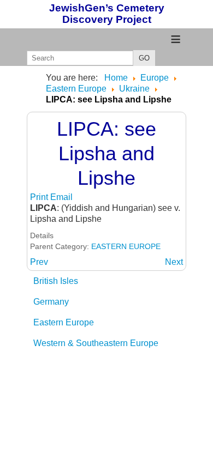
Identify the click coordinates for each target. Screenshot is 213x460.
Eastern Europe (63, 322)
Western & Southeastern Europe (95, 343)
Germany (51, 301)
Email (61, 197)
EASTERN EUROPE (126, 246)
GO (144, 58)
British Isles (55, 281)
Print (40, 197)
